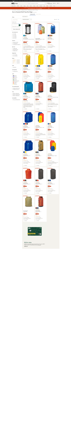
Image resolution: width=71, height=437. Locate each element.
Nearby (19, 23)
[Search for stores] (19, 25)
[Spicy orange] (25, 123)
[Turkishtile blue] (24, 35)
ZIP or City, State (14, 23)
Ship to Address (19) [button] (16, 29)
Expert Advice (38, 14)
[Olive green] (25, 66)
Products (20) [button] (32, 14)
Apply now (26, 246)
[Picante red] (50, 35)
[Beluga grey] (37, 66)
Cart (58, 3)
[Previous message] (22, 8)
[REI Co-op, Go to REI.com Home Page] (13, 3)
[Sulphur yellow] (24, 66)
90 (58, 19)
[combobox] (37, 3)
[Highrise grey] (25, 35)
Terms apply (39, 244)
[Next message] (47, 8)
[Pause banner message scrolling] (48, 8)
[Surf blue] (48, 35)
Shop (16, 3)
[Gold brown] (51, 35)
